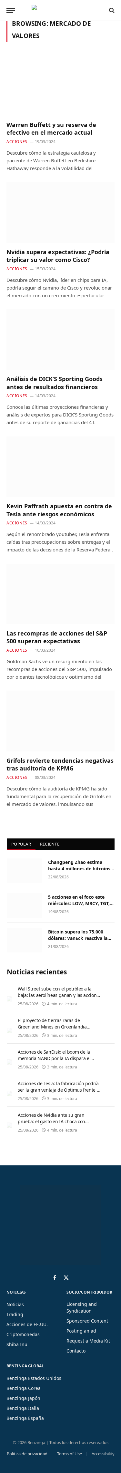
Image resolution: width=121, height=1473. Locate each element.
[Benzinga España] (59, 10)
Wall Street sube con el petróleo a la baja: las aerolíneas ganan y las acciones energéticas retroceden (59, 995)
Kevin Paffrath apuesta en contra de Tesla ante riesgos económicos (59, 510)
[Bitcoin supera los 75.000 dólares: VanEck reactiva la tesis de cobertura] (24, 940)
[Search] (111, 10)
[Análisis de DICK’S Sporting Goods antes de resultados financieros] (60, 339)
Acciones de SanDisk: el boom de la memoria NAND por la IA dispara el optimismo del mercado (54, 1058)
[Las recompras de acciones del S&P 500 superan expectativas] (60, 594)
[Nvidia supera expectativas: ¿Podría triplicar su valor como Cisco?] (60, 212)
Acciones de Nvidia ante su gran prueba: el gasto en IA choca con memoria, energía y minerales (51, 1121)
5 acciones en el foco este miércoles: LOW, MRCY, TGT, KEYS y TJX (79, 903)
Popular (21, 844)
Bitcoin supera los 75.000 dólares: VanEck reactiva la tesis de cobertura (77, 938)
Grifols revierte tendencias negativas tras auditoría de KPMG (60, 764)
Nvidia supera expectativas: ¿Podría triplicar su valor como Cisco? (57, 255)
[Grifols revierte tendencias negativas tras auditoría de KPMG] (60, 721)
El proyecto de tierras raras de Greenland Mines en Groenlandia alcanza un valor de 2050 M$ (52, 1026)
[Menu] (10, 10)
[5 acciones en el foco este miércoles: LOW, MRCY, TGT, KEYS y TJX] (24, 905)
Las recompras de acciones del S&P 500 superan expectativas (56, 637)
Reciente (49, 844)
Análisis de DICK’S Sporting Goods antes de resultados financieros (54, 382)
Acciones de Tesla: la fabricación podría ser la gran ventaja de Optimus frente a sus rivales (58, 1089)
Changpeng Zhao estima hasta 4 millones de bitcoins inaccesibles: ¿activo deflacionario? (79, 872)
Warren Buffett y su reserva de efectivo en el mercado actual (51, 128)
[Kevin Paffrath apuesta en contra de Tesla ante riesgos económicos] (60, 466)
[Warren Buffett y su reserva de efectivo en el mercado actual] (60, 85)
